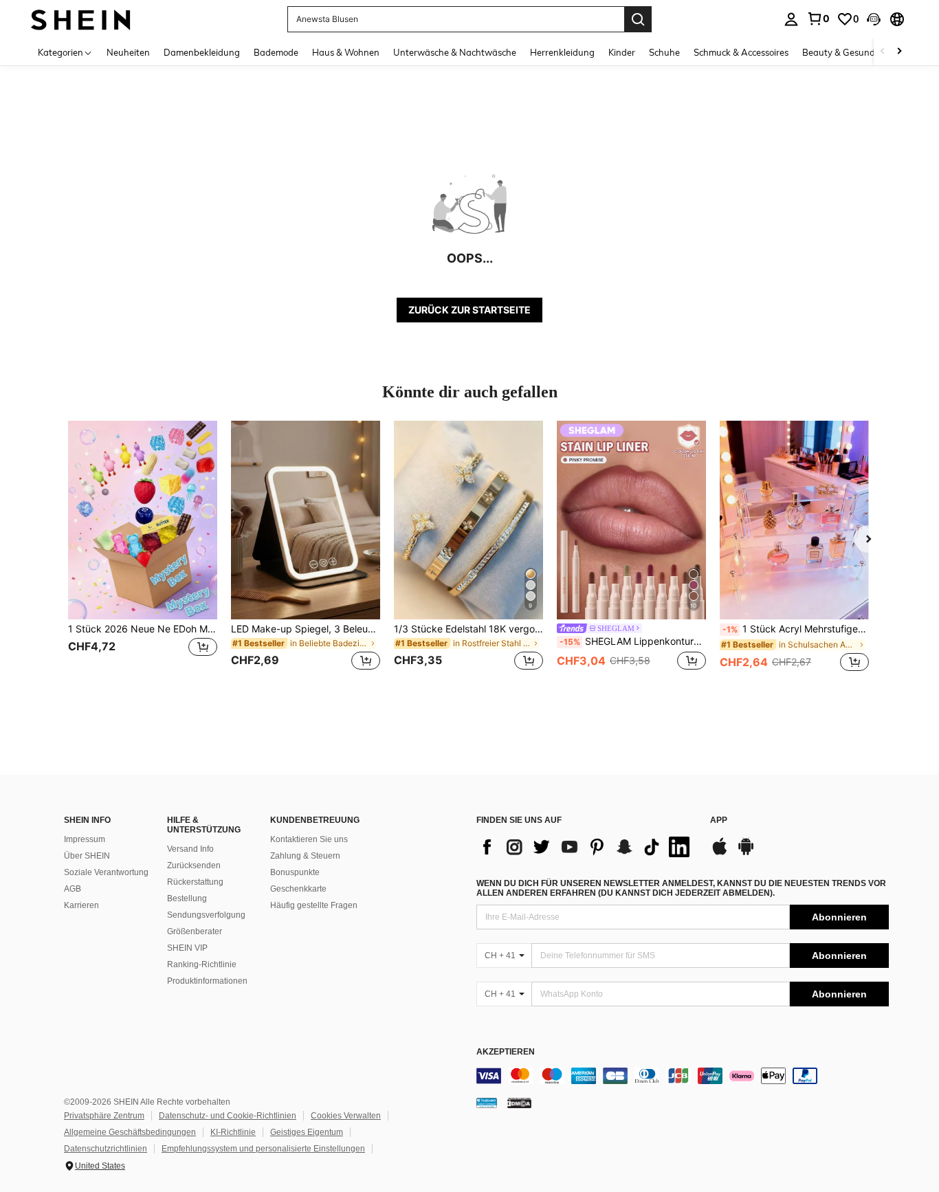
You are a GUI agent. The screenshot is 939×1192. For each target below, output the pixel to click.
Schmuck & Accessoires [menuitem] (741, 52)
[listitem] (142, 554)
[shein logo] (81, 19)
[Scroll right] (899, 51)
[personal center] (791, 19)
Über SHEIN (87, 856)
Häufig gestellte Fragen (313, 905)
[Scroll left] (882, 51)
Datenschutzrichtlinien (105, 1149)
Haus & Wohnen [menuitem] (345, 52)
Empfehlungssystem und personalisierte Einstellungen (263, 1149)
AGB (72, 889)
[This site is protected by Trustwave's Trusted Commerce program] (486, 1102)
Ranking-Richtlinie (201, 964)
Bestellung (187, 898)
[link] (818, 18)
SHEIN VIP (187, 948)
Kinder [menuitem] (621, 52)
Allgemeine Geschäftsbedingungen (130, 1132)
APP (718, 820)
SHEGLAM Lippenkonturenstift (633, 641)
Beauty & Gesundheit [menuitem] (846, 52)
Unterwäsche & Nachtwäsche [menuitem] (454, 52)
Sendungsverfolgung (206, 915)
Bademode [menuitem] (276, 52)
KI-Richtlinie (233, 1132)
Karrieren (81, 905)
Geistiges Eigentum (306, 1132)
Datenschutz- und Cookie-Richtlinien (227, 1116)
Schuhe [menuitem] (664, 52)
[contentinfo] (682, 1076)
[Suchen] (638, 19)
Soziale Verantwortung (106, 872)
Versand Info (190, 849)
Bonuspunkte (295, 872)
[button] (873, 19)
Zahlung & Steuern (305, 856)
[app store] (719, 853)
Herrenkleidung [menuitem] (562, 52)
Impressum (84, 839)
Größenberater (194, 931)
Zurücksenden (194, 865)
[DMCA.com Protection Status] (519, 1102)
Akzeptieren (505, 1052)
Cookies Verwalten (346, 1116)
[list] (586, 847)
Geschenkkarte (298, 889)
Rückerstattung (195, 882)
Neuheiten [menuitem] (128, 52)
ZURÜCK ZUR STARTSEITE (469, 310)
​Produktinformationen (207, 981)
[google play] (745, 853)
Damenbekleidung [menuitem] (202, 52)
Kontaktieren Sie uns (309, 839)
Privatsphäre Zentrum (104, 1116)
